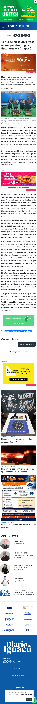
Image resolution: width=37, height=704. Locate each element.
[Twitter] (18, 35)
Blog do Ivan (18, 579)
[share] (28, 35)
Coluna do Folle (20, 542)
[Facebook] (15, 35)
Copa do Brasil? (19, 581)
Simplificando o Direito (23, 565)
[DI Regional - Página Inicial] (9, 607)
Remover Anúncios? (30, 72)
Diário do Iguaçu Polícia (8, 436)
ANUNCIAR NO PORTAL (18, 675)
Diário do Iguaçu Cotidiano (9, 522)
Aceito (29, 699)
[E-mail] (25, 35)
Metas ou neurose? (20, 544)
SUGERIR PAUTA (18, 668)
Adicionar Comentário (26, 344)
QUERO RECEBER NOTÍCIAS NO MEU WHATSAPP (18, 321)
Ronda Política (19, 590)
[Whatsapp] (22, 35)
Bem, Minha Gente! (21, 553)
